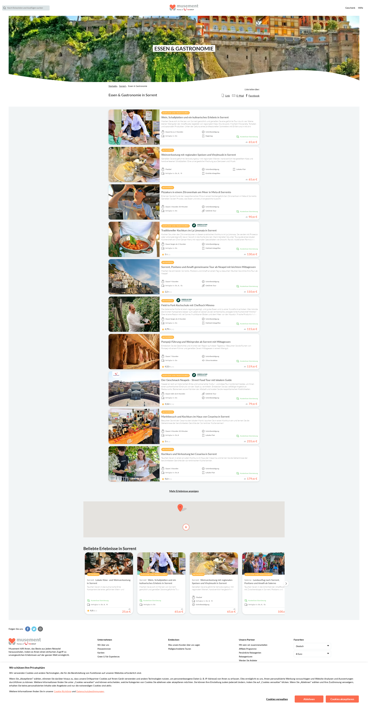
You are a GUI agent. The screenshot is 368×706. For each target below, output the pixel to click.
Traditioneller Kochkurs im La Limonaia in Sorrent (189, 230)
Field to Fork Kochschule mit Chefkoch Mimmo (187, 305)
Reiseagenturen (245, 657)
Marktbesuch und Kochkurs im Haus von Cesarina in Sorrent (195, 417)
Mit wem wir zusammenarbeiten (253, 645)
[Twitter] (34, 629)
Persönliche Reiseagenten (250, 653)
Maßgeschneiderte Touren (179, 649)
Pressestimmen (104, 649)
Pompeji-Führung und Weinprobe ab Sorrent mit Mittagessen (196, 342)
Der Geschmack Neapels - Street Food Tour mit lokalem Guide (196, 380)
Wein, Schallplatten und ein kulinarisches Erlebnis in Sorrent (195, 117)
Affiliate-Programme (247, 649)
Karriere (100, 653)
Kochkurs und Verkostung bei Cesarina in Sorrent (189, 454)
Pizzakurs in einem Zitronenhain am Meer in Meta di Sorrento (196, 192)
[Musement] (184, 7)
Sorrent (122, 86)
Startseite (113, 86)
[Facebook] (27, 629)
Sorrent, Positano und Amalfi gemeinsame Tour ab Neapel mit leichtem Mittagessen (208, 267)
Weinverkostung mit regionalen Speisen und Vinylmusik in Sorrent (198, 155)
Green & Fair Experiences (108, 657)
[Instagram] (40, 629)
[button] (182, 508)
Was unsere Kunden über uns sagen (184, 645)
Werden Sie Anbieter (248, 661)
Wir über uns (103, 645)
